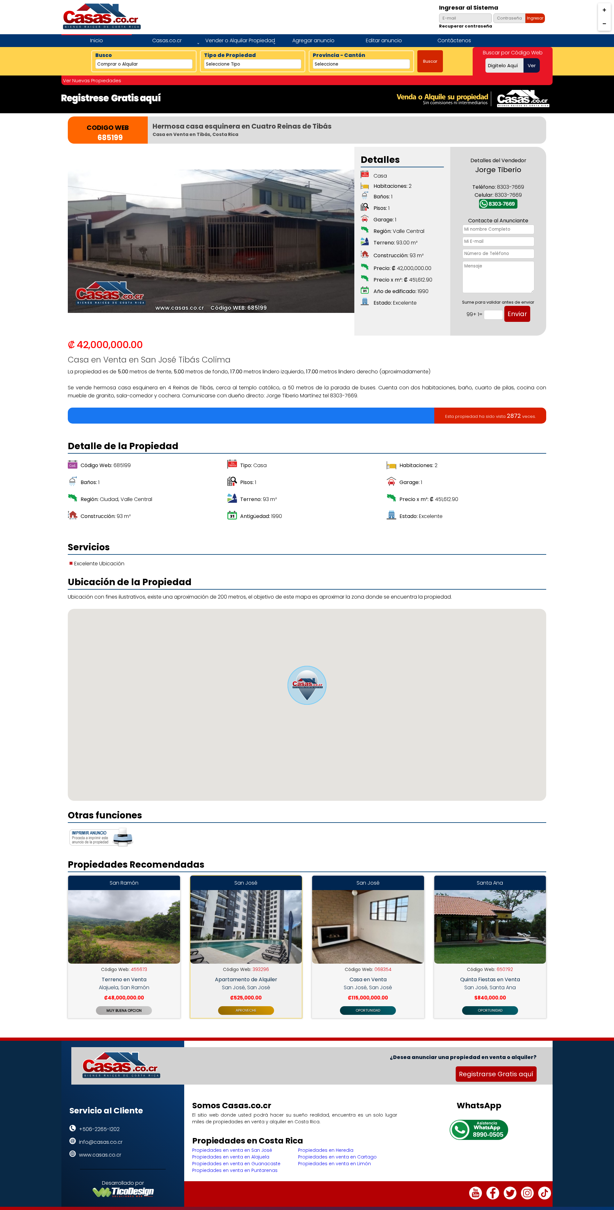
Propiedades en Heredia (325, 1150)
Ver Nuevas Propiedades (92, 80)
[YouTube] (476, 1197)
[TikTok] (545, 1197)
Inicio (96, 40)
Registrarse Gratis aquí (496, 1074)
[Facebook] (493, 1197)
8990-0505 (488, 1134)
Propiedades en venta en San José (232, 1150)
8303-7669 (502, 204)
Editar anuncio (384, 40)
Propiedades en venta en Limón (334, 1163)
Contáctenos (454, 40)
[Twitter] (510, 1197)
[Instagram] (527, 1197)
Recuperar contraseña (465, 26)
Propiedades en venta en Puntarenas (235, 1170)
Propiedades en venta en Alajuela (230, 1157)
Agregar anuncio (313, 40)
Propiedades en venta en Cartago (337, 1157)
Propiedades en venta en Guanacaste (236, 1163)
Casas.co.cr (167, 40)
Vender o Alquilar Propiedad (240, 40)
